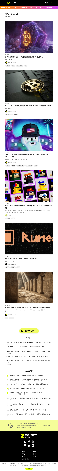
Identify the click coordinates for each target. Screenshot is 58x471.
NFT (7, 318)
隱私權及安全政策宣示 (41, 465)
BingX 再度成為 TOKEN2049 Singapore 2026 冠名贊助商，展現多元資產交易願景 (29, 342)
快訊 (23, 451)
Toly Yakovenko (29, 165)
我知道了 (29, 468)
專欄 (23, 454)
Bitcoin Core (8, 114)
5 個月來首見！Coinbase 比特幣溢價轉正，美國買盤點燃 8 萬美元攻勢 (25, 347)
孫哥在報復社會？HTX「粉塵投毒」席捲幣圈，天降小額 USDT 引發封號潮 (29, 410)
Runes (18, 267)
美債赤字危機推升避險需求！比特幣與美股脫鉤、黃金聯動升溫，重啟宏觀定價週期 (28, 351)
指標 (34, 454)
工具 (34, 457)
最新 (34, 451)
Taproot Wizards (20, 165)
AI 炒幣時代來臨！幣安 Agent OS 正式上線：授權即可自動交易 (27, 388)
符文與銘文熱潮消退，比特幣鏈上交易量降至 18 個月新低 (24, 57)
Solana (13, 165)
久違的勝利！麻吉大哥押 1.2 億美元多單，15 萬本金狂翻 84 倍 (26, 376)
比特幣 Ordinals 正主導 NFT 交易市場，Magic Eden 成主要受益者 (27, 307)
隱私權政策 (26, 459)
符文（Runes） (20, 65)
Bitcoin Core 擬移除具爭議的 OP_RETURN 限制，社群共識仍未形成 (28, 106)
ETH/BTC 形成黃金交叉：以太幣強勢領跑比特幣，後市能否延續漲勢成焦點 (30, 414)
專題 (23, 457)
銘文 (26, 65)
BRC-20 (7, 267)
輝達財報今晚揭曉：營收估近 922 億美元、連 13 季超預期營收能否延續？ (29, 384)
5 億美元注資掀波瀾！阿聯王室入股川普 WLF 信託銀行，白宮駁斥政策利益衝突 (27, 356)
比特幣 (13, 65)
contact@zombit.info (26, 427)
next (28, 324)
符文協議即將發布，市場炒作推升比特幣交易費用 (21, 259)
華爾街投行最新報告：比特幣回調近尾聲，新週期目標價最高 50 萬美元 (28, 380)
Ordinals (8, 65)
